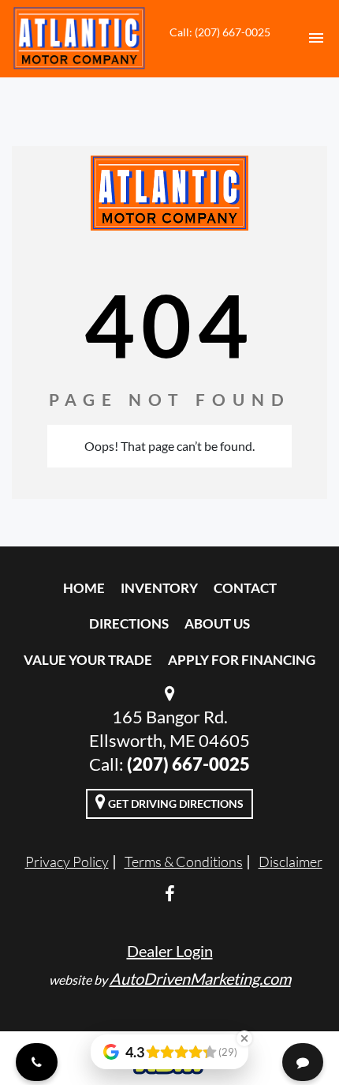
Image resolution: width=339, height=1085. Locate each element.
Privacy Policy (67, 861)
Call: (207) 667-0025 (220, 32)
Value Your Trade (88, 659)
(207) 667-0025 (188, 764)
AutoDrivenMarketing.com (200, 978)
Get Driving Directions (175, 803)
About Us (217, 623)
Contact (245, 588)
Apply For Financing (241, 659)
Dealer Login (170, 950)
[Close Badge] (244, 1038)
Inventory (159, 588)
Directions (129, 623)
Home (84, 588)
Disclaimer (290, 861)
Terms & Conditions (184, 861)
